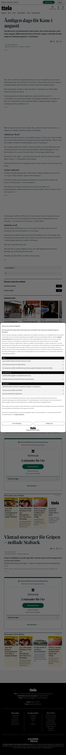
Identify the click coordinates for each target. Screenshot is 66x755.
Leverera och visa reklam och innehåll (12, 390)
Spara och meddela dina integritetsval (12, 393)
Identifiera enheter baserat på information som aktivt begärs (18, 379)
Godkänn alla (49, 423)
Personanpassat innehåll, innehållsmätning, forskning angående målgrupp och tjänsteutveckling (27, 368)
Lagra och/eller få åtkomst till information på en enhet (16, 361)
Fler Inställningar (16, 423)
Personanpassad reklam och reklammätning (13, 364)
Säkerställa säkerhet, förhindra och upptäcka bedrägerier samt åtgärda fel (21, 386)
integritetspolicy (19, 414)
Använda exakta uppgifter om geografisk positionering (16, 375)
